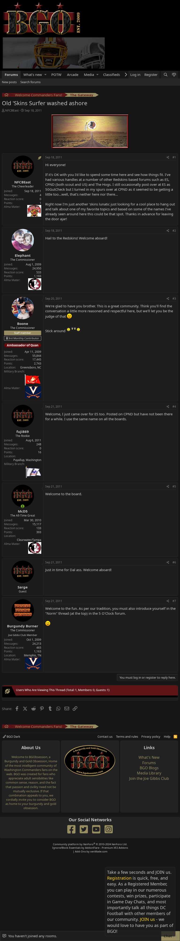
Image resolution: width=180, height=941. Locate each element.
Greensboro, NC (30, 335)
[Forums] (6, 62)
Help (167, 704)
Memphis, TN (32, 623)
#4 (174, 374)
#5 (174, 454)
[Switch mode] (174, 42)
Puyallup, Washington (27, 427)
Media (89, 41)
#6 (174, 530)
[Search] (165, 42)
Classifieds (111, 41)
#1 (174, 124)
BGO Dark (13, 704)
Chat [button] (170, 936)
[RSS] (175, 703)
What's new (32, 41)
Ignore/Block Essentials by (90, 815)
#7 (174, 568)
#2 (174, 198)
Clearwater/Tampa (29, 507)
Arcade (72, 41)
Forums (11, 41)
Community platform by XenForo (90, 811)
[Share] (168, 124)
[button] (45, 42)
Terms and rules (127, 704)
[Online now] (22, 473)
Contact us (105, 704)
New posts (9, 49)
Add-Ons (80, 818)
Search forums (30, 49)
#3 (174, 266)
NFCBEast (12, 77)
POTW (56, 41)
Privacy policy (150, 704)
